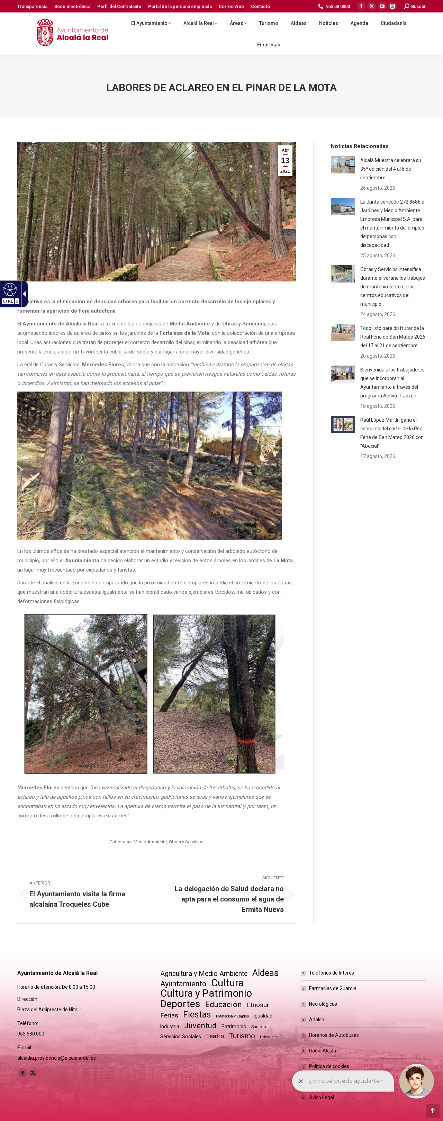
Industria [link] (169, 1026)
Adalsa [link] (316, 1019)
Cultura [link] (227, 983)
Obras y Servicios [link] (186, 841)
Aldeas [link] (265, 973)
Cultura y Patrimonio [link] (206, 993)
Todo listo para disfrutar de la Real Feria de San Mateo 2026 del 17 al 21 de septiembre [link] (392, 336)
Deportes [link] (180, 1003)
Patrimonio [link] (234, 1026)
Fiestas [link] (197, 1014)
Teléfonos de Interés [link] (331, 973)
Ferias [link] (169, 1015)
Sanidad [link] (259, 1026)
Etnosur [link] (258, 1005)
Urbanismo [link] (269, 1037)
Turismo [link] (242, 1036)
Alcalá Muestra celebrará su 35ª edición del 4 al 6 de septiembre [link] (390, 169)
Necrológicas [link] (323, 1004)
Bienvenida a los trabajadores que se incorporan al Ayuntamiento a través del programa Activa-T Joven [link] (392, 382)
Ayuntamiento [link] (183, 983)
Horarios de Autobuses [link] (334, 1035)
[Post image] (343, 164)
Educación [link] (223, 1004)
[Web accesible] (9, 289)
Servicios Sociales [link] (180, 1036)
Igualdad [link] (263, 1016)
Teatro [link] (215, 1036)
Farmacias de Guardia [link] (332, 988)
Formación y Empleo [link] (232, 1016)
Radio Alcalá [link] (322, 1050)
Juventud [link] (200, 1025)
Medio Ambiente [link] (150, 841)
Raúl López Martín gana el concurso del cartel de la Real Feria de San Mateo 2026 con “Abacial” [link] (392, 433)
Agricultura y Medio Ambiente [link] (203, 974)
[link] (32, 6)
